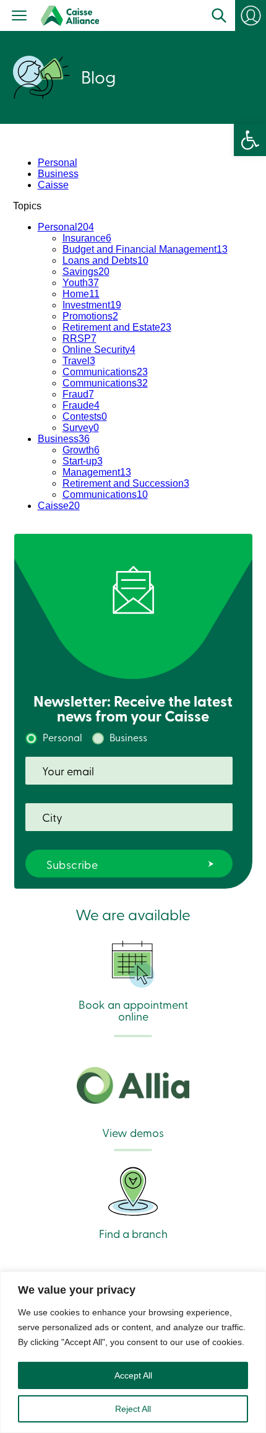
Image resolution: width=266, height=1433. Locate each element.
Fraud (78, 394)
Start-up (82, 461)
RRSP (79, 338)
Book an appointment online (133, 1009)
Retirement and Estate (116, 327)
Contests (84, 416)
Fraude (81, 405)
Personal (57, 162)
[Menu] (19, 16)
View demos (133, 1131)
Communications (105, 372)
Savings (85, 271)
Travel (78, 360)
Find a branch (133, 1232)
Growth (81, 450)
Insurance (86, 238)
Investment (91, 305)
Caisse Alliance (70, 16)
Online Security (98, 349)
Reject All (133, 1409)
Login (250, 15)
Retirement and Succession (125, 483)
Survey (80, 427)
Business (58, 173)
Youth (80, 282)
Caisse (53, 185)
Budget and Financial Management (145, 249)
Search (219, 15)
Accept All (133, 1375)
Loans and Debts (105, 260)
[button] (250, 140)
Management (96, 472)
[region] (133, 1352)
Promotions (90, 316)
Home (81, 294)
